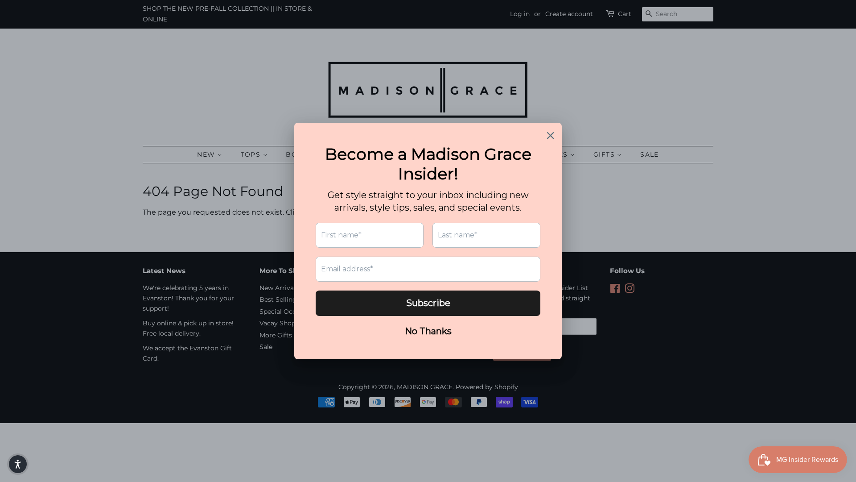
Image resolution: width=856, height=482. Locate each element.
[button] (18, 464)
